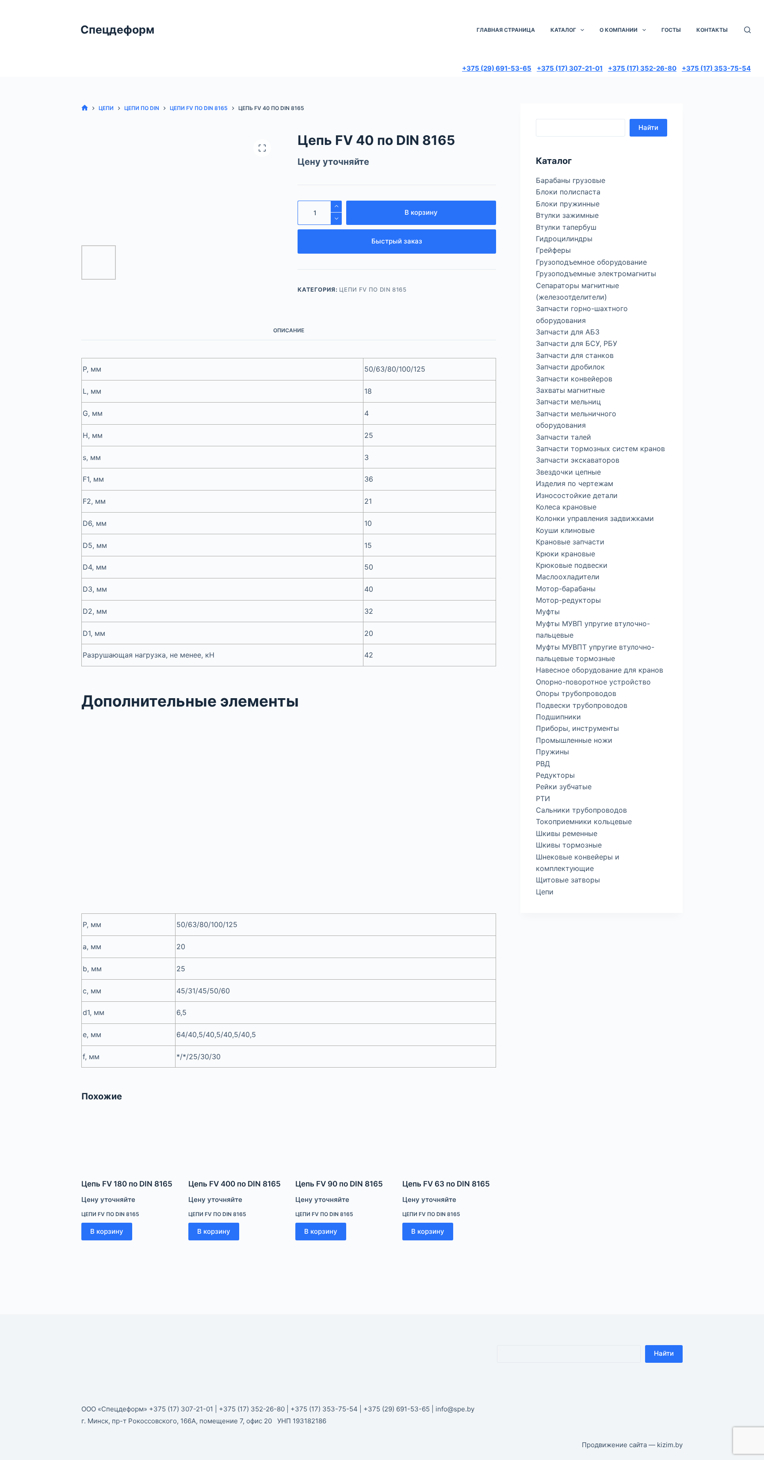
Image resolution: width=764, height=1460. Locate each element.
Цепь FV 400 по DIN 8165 (234, 1183)
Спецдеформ (117, 29)
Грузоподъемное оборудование (591, 262)
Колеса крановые (566, 506)
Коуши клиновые (565, 530)
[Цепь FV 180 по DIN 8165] (128, 1141)
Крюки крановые (565, 553)
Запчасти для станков (575, 355)
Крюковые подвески (571, 565)
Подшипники (558, 716)
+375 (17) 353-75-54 (716, 68)
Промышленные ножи (574, 740)
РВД (543, 763)
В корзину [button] (106, 1231)
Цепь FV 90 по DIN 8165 (339, 1183)
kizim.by (670, 1445)
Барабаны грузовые (570, 180)
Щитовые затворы (568, 879)
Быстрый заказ (396, 241)
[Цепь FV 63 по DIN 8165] (449, 1141)
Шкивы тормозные (569, 844)
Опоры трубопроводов (576, 693)
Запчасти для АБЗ (568, 331)
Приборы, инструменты (577, 728)
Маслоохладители (568, 576)
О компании (619, 30)
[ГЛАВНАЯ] (84, 108)
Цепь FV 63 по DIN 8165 (446, 1183)
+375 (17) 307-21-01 (570, 68)
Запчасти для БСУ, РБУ (576, 343)
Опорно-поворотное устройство (593, 681)
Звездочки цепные (568, 472)
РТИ (543, 798)
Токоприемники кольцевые (584, 821)
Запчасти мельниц (568, 401)
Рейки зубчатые (564, 786)
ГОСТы (671, 30)
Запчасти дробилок (570, 366)
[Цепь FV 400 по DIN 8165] (235, 1141)
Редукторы (555, 775)
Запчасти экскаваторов (577, 460)
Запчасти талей (563, 437)
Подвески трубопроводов (581, 705)
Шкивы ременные (566, 833)
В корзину (421, 212)
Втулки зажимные (567, 215)
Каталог (563, 30)
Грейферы (553, 250)
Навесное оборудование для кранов (599, 669)
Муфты (548, 611)
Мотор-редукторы (568, 600)
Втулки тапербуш (566, 227)
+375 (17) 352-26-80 (642, 68)
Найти (648, 127)
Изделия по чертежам (574, 483)
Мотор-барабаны (566, 588)
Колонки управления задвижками (595, 518)
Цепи (545, 891)
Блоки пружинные (568, 203)
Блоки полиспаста (568, 191)
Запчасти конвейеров (574, 378)
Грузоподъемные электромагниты (596, 273)
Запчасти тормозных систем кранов (600, 448)
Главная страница (506, 30)
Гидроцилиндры (564, 238)
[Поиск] (747, 30)
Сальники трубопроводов (581, 810)
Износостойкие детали (577, 495)
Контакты (712, 30)
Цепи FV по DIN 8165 (372, 289)
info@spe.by (454, 1409)
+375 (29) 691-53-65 (496, 68)
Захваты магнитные (570, 390)
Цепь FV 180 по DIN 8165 (126, 1183)
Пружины (552, 751)
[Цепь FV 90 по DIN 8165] (342, 1141)
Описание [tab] (288, 330)
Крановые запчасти (570, 541)
